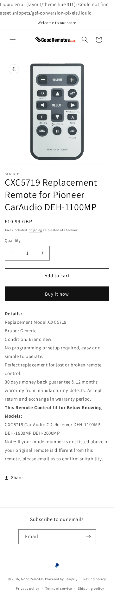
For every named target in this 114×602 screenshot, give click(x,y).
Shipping (35, 230)
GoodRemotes (32, 578)
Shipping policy (91, 588)
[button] (13, 39)
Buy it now (57, 294)
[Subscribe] (89, 536)
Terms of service (58, 588)
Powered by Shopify (61, 578)
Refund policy (94, 579)
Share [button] (17, 477)
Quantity (13, 240)
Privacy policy (27, 588)
